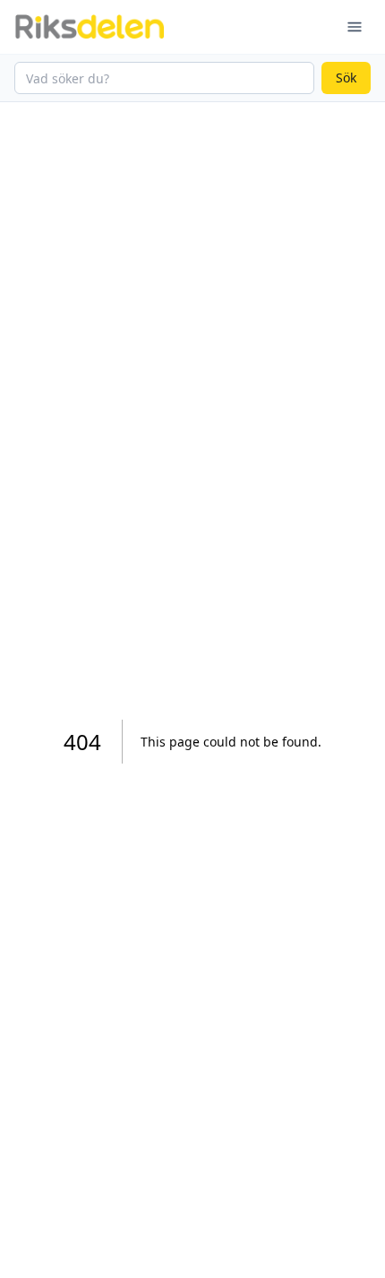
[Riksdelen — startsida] (89, 26)
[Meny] (354, 27)
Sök (346, 77)
